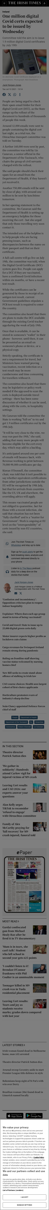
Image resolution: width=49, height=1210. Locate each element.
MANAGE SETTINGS (24, 1205)
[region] (24, 1164)
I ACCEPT (24, 1197)
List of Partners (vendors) (13, 1190)
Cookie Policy (38, 1157)
